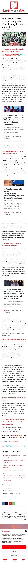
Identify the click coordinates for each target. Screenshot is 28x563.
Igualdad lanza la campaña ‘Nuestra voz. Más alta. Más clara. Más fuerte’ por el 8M (8, 515)
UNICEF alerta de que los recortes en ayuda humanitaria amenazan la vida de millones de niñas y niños (20, 516)
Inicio (3, 15)
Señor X (4, 29)
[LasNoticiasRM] (14, 6)
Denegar (14, 551)
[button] (25, 531)
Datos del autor (7, 480)
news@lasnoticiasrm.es (12, 490)
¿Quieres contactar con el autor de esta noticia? (14, 473)
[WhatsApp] (13, 503)
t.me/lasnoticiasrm (17, 435)
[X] (6, 503)
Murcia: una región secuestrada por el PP (13, 470)
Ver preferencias (14, 555)
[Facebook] (3, 503)
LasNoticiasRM (14, 441)
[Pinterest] (10, 503)
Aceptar (14, 547)
